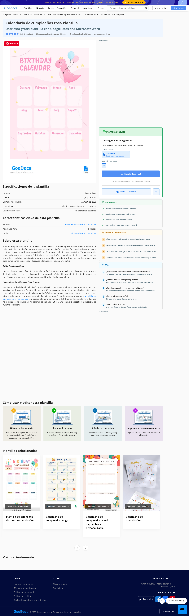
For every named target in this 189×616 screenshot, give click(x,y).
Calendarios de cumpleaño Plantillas (64, 14)
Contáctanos (58, 588)
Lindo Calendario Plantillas (83, 233)
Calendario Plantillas (33, 14)
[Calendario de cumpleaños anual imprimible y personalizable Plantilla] (101, 483)
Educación (61, 8)
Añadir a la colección (128, 191)
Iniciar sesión (161, 8)
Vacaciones (88, 8)
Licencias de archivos (23, 584)
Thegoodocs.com (11, 14)
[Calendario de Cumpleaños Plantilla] (141, 483)
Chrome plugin (60, 584)
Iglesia (51, 8)
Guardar (14, 43)
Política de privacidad (24, 592)
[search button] (146, 8)
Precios (101, 8)
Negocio (40, 8)
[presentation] (77, 548)
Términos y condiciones (25, 588)
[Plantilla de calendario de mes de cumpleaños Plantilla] (21, 483)
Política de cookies (22, 596)
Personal (75, 8)
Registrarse (179, 8)
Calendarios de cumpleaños (18, 506)
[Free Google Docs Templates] (11, 8)
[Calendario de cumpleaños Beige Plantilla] (61, 483)
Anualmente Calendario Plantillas (80, 224)
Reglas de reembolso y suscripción (30, 600)
